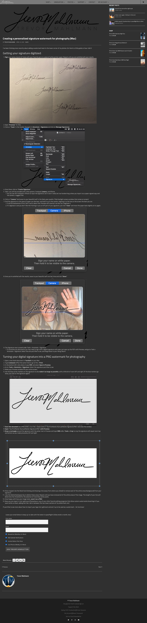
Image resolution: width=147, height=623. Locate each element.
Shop (48, 2)
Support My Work (73, 607)
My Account (67, 613)
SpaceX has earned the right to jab (124, 8)
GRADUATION (58, 2)
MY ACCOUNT (102, 2)
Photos (70, 2)
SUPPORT (81, 2)
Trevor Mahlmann (10, 42)
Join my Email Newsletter (73, 616)
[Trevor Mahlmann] (7, 2)
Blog (27, 42)
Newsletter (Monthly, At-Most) (16, 534)
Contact (92, 2)
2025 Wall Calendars (73, 604)
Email (7, 526)
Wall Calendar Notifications (15, 538)
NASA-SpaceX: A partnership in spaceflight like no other (129, 21)
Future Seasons (81, 610)
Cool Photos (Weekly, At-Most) (16, 545)
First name (9, 518)
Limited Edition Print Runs (15, 541)
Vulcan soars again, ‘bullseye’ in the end (125, 15)
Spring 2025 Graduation (68, 610)
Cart (82, 604)
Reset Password (77, 613)
